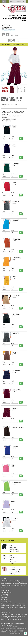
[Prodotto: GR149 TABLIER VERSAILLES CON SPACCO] (14, 65)
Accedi (11, 1)
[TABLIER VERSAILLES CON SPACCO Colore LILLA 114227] (6, 504)
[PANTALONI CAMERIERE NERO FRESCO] (5, 546)
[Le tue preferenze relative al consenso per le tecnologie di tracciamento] (25, 633)
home (3, 44)
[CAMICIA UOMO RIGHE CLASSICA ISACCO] (5, 569)
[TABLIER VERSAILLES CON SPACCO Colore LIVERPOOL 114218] (7, 318)
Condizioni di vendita (6, 592)
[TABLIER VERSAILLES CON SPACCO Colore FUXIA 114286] (6, 468)
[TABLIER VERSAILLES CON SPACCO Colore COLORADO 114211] (7, 242)
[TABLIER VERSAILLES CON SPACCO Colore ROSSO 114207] (7, 186)
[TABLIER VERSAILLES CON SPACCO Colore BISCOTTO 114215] (7, 299)
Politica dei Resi (5, 596)
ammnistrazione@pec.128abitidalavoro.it (13, 630)
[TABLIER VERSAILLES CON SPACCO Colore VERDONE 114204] (7, 167)
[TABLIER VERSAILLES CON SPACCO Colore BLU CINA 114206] (7, 450)
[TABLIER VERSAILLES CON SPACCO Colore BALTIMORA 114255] (7, 374)
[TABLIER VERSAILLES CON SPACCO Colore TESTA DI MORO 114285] (7, 431)
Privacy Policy (4, 597)
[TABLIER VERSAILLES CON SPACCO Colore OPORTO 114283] (7, 412)
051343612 (6, 28)
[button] (24, 1)
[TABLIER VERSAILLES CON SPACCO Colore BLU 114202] (7, 148)
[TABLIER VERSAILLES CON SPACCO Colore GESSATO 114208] (7, 205)
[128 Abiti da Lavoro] (14, 9)
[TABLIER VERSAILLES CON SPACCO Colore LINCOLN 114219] (7, 337)
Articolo (8, 44)
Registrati (18, 1)
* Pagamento (4, 594)
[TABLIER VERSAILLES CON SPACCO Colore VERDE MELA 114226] (7, 486)
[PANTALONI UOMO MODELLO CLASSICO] (5, 557)
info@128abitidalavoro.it (8, 30)
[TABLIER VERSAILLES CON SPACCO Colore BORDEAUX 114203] (7, 393)
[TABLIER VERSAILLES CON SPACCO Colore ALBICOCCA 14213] (7, 261)
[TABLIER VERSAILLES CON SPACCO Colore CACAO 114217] (7, 355)
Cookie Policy (4, 599)
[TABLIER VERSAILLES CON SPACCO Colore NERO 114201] (7, 129)
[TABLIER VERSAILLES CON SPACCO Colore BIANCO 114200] (7, 522)
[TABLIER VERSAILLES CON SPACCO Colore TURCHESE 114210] (7, 224)
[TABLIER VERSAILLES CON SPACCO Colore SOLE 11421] (7, 280)
